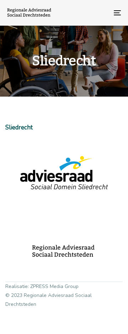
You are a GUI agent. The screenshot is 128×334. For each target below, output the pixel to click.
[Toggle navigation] (102, 13)
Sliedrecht (19, 127)
